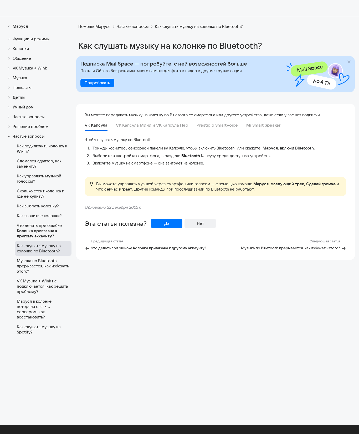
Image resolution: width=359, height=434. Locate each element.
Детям (19, 97)
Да (166, 223)
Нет (200, 223)
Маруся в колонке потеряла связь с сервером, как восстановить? (34, 309)
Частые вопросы (28, 116)
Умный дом (23, 106)
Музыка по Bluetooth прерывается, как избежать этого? (43, 266)
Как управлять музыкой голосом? (39, 178)
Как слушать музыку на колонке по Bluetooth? (39, 248)
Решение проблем (30, 126)
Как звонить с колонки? (39, 215)
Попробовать (97, 82)
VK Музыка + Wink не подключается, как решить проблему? (42, 286)
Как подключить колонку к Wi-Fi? (42, 148)
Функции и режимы (31, 38)
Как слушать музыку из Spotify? (38, 329)
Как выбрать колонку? (38, 205)
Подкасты (22, 87)
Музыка (20, 77)
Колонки (21, 48)
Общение (22, 58)
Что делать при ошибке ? (39, 230)
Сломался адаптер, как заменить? (39, 163)
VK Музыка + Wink (30, 68)
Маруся (20, 26)
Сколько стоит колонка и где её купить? (40, 193)
